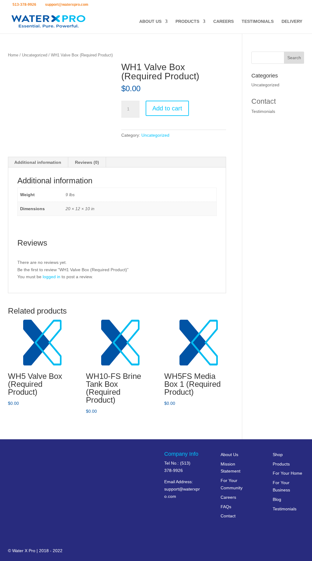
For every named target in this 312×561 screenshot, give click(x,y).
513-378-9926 (24, 4)
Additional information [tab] (37, 162)
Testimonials (258, 21)
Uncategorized (34, 55)
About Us (150, 21)
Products (187, 21)
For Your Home (287, 473)
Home (13, 55)
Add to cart (167, 108)
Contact (263, 101)
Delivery (292, 21)
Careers (223, 21)
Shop (278, 454)
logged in (51, 276)
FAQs (226, 506)
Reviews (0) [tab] (87, 162)
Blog (277, 499)
